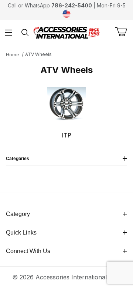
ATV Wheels (38, 54)
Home (12, 54)
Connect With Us (28, 251)
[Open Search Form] (25, 32)
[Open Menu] (8, 32)
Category (18, 214)
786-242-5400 (71, 5)
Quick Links (21, 232)
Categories (17, 158)
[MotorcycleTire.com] (66, 32)
